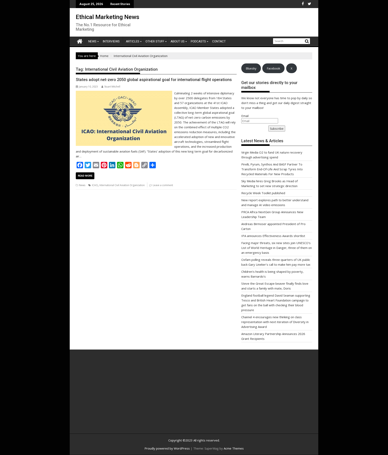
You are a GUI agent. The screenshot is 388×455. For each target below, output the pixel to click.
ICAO (95, 185)
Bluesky (251, 68)
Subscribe (277, 128)
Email (245, 116)
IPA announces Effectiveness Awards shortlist (273, 236)
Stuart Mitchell (112, 86)
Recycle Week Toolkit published (263, 193)
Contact (219, 41)
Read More (85, 175)
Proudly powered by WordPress (167, 448)
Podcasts (198, 41)
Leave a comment (163, 185)
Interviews (111, 41)
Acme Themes (234, 448)
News (92, 41)
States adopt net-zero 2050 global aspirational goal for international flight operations (154, 79)
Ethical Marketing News (107, 16)
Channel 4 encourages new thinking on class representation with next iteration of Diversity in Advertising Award (275, 322)
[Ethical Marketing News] (79, 41)
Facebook (273, 68)
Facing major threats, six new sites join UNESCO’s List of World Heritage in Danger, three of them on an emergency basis (276, 248)
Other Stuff (155, 41)
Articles (132, 41)
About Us (178, 41)
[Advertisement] (114, 396)
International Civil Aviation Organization (122, 185)
